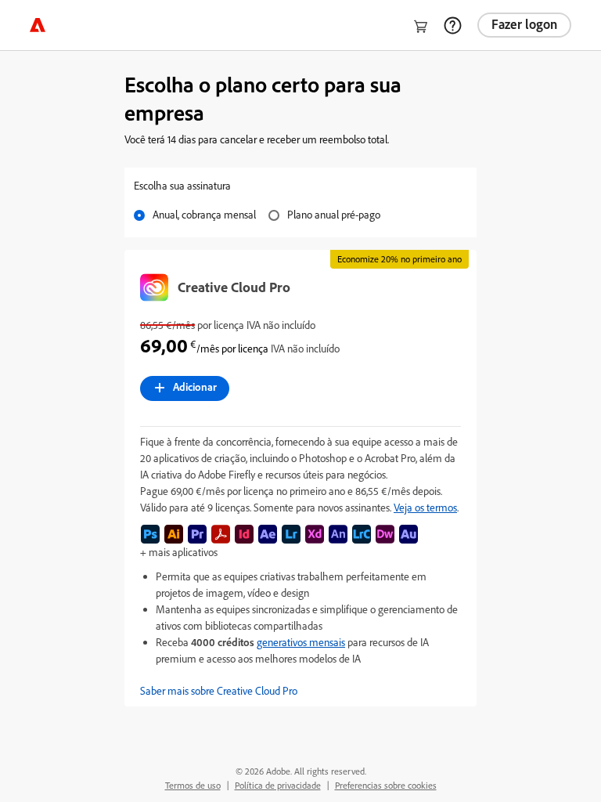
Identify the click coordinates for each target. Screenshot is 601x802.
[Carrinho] (421, 26)
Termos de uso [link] (193, 785)
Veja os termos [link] (425, 507)
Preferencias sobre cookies (386, 785)
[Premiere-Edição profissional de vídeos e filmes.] (197, 534)
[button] (300, 690)
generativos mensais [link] (301, 641)
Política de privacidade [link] (278, 785)
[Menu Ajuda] (452, 25)
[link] (37, 25)
